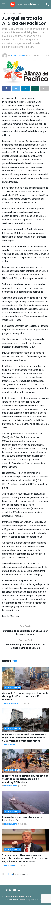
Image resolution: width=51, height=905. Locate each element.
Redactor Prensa (11, 704)
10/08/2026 (25, 704)
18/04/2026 (23, 824)
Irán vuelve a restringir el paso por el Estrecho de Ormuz (22, 818)
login (10, 874)
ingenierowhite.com (10, 899)
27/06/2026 (23, 745)
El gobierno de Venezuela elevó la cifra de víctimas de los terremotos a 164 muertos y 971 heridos (25, 779)
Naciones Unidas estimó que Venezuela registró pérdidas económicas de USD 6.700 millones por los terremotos (24, 737)
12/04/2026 (23, 865)
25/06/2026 (23, 786)
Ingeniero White (18, 55)
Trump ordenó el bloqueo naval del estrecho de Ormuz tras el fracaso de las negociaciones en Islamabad (25, 858)
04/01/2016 (34, 55)
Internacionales (15, 13)
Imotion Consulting (39, 899)
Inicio (4, 13)
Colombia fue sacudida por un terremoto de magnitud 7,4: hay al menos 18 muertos (25, 696)
